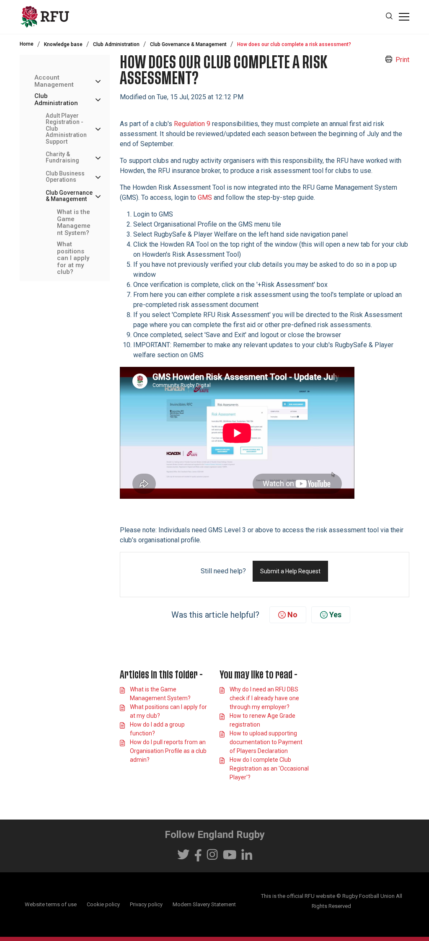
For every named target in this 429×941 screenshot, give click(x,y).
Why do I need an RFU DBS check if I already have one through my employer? (264, 698)
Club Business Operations (65, 176)
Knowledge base (63, 44)
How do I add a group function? (157, 729)
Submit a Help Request (290, 571)
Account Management (54, 81)
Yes (335, 614)
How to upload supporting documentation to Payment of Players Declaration (266, 742)
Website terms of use (51, 904)
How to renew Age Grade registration (262, 720)
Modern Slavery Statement (204, 904)
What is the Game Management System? (73, 222)
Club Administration (116, 44)
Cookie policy (103, 904)
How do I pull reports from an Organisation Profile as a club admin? (168, 751)
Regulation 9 (192, 124)
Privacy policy (146, 904)
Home (27, 44)
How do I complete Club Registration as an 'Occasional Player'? (269, 768)
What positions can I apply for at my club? (73, 258)
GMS (206, 197)
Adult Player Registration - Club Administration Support (66, 129)
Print (402, 60)
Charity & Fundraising (62, 157)
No (292, 614)
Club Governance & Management (188, 44)
